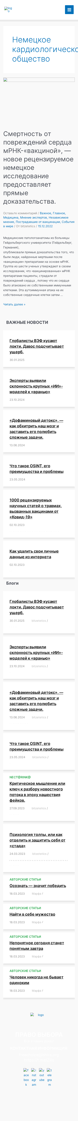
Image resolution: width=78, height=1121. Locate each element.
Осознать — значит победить (38, 885)
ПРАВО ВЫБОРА (26, 9)
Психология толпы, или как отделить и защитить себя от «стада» (37, 840)
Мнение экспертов (33, 217)
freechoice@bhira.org (39, 1055)
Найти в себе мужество (32, 914)
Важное (45, 213)
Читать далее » (14, 304)
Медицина (10, 217)
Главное (59, 213)
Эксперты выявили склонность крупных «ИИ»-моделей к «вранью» (36, 386)
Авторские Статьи (25, 879)
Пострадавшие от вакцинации (38, 222)
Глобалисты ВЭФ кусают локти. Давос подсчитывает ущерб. (37, 346)
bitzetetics (39, 620)
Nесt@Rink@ (20, 777)
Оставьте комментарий (20, 213)
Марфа (36, 893)
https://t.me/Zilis (39, 1060)
